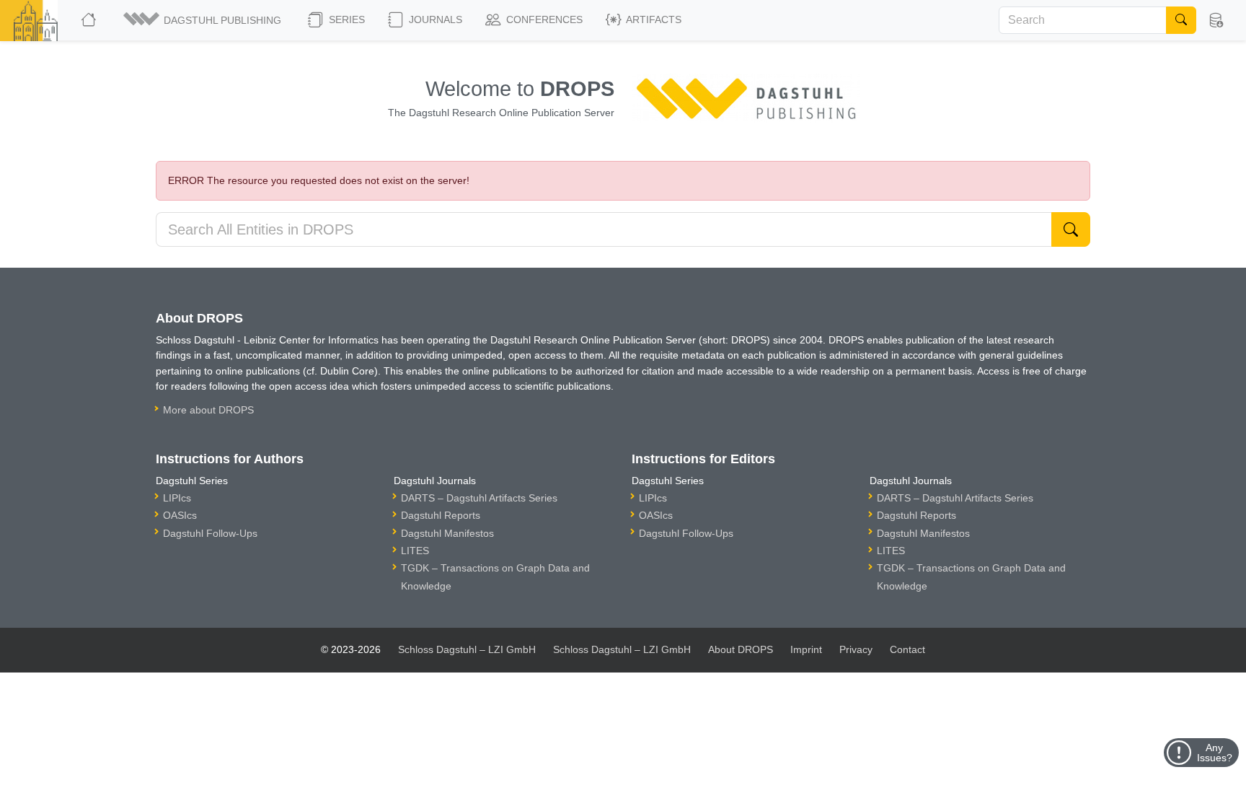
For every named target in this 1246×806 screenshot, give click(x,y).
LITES (415, 550)
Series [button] (345, 19)
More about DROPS (208, 410)
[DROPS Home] (89, 20)
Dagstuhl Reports (440, 515)
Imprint (806, 649)
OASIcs (180, 515)
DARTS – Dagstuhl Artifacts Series (479, 498)
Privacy (855, 649)
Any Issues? (1214, 752)
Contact (907, 649)
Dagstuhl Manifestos (447, 533)
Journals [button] (434, 19)
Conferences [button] (543, 19)
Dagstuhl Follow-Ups (210, 533)
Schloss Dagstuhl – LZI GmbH (467, 649)
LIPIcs (177, 498)
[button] (203, 20)
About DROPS (740, 649)
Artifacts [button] (652, 19)
